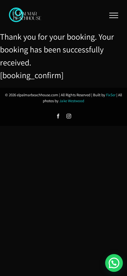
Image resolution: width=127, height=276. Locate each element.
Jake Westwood (71, 100)
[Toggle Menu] (114, 15)
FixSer (110, 94)
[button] (114, 263)
